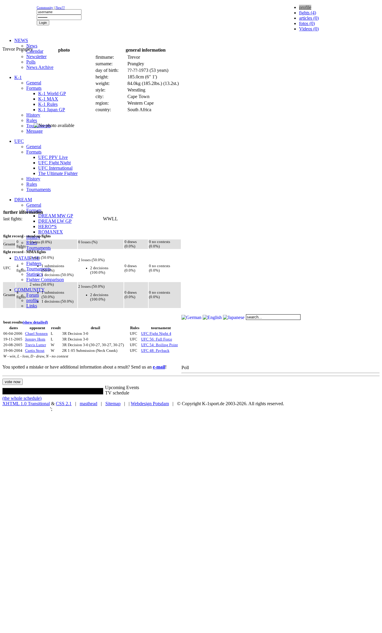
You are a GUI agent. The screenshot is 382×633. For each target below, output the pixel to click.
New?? (60, 7)
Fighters (33, 263)
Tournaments (38, 189)
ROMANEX (50, 231)
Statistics (34, 274)
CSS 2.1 (64, 403)
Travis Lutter (35, 345)
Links (31, 305)
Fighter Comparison (45, 279)
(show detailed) (35, 322)
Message (34, 131)
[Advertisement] (75, 43)
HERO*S (47, 226)
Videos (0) (309, 28)
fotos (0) (307, 23)
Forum (32, 295)
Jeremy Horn (35, 339)
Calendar (34, 51)
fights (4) (307, 12)
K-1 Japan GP (51, 109)
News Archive (39, 67)
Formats (33, 88)
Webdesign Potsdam (150, 403)
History (33, 114)
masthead (88, 403)
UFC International (55, 168)
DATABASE (27, 258)
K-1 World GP (52, 93)
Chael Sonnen (36, 334)
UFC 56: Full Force (156, 339)
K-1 (18, 77)
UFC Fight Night (54, 162)
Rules (31, 120)
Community (45, 7)
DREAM (23, 199)
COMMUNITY (29, 289)
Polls (31, 61)
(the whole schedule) (21, 398)
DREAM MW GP (55, 215)
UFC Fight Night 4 (156, 334)
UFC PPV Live (53, 157)
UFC (19, 141)
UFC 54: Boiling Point (159, 345)
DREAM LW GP (55, 221)
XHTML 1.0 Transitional (26, 403)
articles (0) (309, 18)
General (33, 82)
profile (32, 300)
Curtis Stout (34, 351)
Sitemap (113, 403)
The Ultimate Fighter (58, 173)
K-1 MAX (48, 98)
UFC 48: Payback (155, 351)
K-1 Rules (48, 104)
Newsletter (36, 56)
